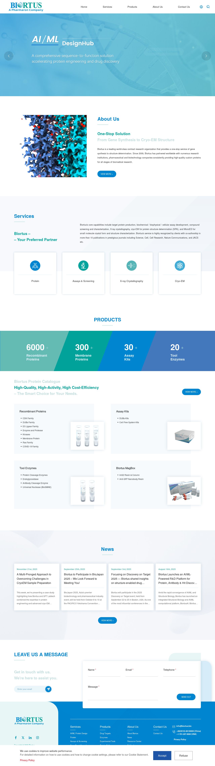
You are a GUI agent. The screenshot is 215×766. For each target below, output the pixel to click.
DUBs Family (29, 422)
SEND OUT (186, 697)
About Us (158, 6)
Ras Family (28, 442)
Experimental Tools (107, 741)
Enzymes (104, 737)
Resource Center (134, 741)
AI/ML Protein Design (78, 733)
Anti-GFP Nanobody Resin (131, 478)
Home (84, 6)
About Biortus (132, 733)
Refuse (183, 755)
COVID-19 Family (30, 446)
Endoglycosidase (30, 478)
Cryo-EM (180, 281)
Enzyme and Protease (33, 430)
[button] (206, 56)
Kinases (26, 434)
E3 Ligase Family (30, 426)
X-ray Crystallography (131, 281)
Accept (162, 755)
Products (132, 6)
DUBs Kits (124, 418)
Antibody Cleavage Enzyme (35, 483)
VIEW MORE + (107, 174)
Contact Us (184, 6)
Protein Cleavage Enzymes (35, 474)
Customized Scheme (164, 59)
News (129, 737)
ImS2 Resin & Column (129, 474)
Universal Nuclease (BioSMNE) (37, 487)
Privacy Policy (180, 739)
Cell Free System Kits (129, 422)
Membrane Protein (31, 438)
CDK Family (28, 418)
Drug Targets (105, 733)
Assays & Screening (83, 281)
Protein (35, 281)
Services (107, 6)
